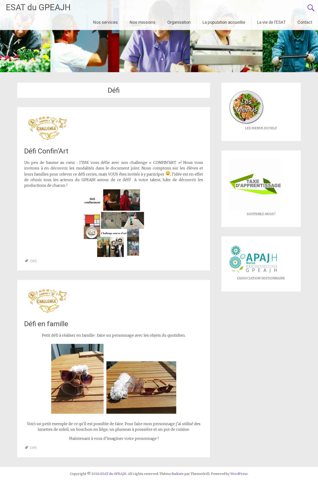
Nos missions (143, 22)
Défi (33, 261)
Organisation (179, 22)
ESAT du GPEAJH (38, 7)
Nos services (105, 22)
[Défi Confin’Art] (47, 140)
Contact (305, 22)
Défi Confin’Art (46, 151)
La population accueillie (224, 22)
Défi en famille (46, 324)
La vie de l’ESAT (271, 22)
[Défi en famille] (47, 313)
